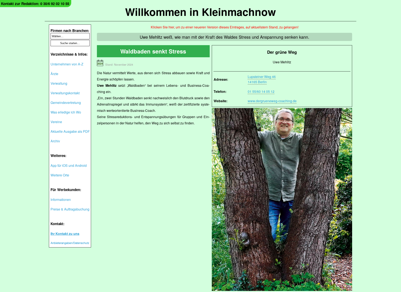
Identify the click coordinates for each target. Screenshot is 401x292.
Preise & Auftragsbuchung (70, 209)
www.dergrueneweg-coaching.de (272, 100)
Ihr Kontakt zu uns (65, 233)
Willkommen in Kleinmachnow (200, 11)
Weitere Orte (60, 175)
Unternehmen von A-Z (67, 64)
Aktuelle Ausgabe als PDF (70, 131)
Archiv (55, 141)
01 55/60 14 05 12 (261, 91)
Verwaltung (59, 83)
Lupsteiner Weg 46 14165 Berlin (262, 79)
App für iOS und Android (69, 165)
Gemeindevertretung (66, 102)
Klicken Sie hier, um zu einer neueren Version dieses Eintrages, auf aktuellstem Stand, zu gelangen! (224, 27)
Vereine (56, 121)
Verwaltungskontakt (65, 93)
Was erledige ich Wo (66, 112)
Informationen (61, 199)
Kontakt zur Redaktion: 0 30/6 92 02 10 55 (35, 3)
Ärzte (54, 73)
